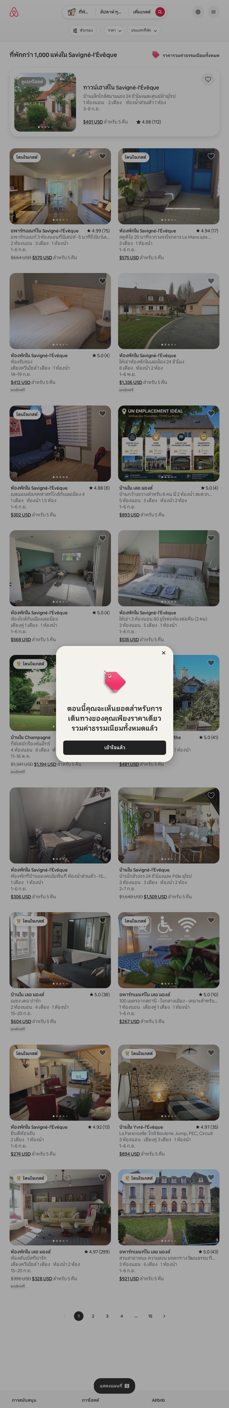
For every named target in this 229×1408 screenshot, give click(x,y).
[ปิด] (163, 652)
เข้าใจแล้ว (114, 747)
